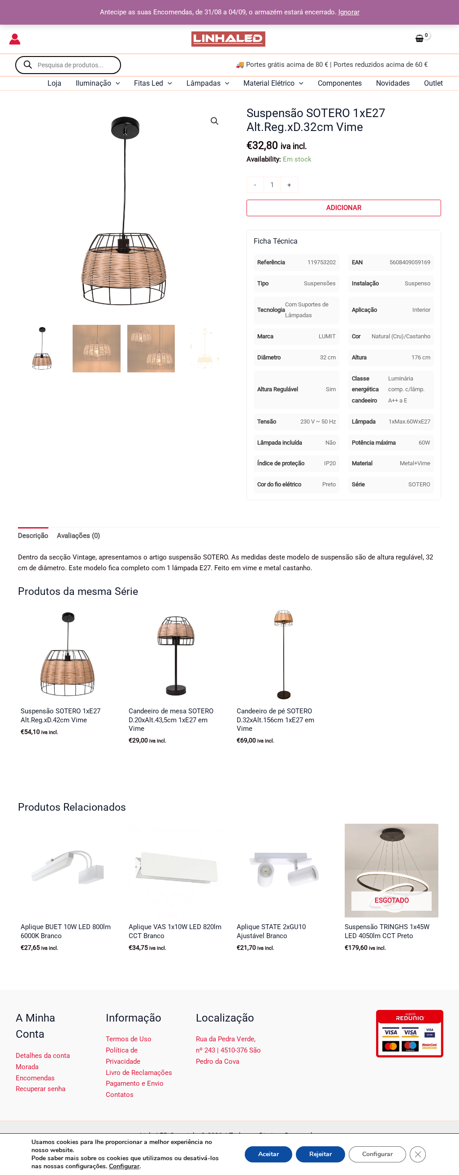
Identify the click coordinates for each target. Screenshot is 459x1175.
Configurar (124, 1166)
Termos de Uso (129, 1039)
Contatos (120, 1095)
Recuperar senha (40, 1089)
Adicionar (343, 208)
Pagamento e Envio (135, 1083)
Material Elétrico (268, 83)
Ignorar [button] (348, 12)
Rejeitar (320, 1154)
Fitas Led (148, 83)
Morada (27, 1067)
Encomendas (35, 1078)
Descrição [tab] (33, 536)
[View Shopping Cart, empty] (430, 39)
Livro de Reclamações (139, 1073)
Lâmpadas (203, 83)
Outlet (433, 83)
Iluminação (93, 83)
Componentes (340, 83)
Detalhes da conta (43, 1056)
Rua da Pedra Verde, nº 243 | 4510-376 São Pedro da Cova (228, 1050)
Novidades (393, 83)
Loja (54, 83)
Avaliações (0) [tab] (78, 536)
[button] (115, 83)
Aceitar (268, 1154)
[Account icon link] (15, 39)
